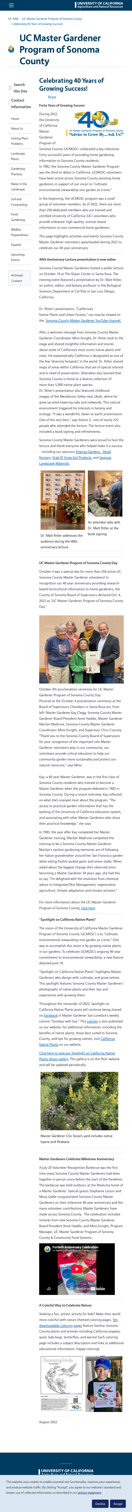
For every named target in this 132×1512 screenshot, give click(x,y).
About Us (17, 128)
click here (88, 908)
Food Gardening (18, 217)
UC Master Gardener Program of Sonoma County (52, 18)
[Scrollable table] (81, 1386)
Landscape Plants (18, 156)
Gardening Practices (18, 171)
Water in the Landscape (19, 186)
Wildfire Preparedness (19, 232)
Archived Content (17, 278)
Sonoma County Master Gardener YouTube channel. (83, 320)
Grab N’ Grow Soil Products (71, 457)
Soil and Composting (19, 202)
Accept (117, 1504)
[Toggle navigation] (11, 5)
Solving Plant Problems (19, 141)
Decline (100, 1504)
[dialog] (66, 1493)
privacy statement (89, 1492)
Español (16, 245)
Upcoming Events (18, 257)
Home (15, 119)
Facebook (51, 1015)
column (92, 1021)
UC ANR (13, 18)
